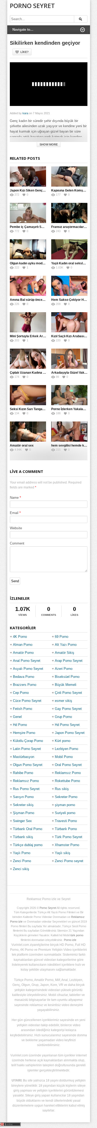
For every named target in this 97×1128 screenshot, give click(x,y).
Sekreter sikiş (23, 805)
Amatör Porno (23, 653)
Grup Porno (63, 717)
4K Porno (20, 637)
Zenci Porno (22, 861)
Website (16, 528)
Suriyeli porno (65, 813)
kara (25, 113)
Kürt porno (62, 741)
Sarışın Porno (23, 797)
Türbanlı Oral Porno (27, 829)
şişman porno (65, 805)
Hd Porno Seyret (67, 725)
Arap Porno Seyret (69, 661)
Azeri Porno (63, 669)
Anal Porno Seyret (26, 661)
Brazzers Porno (24, 685)
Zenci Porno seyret (69, 861)
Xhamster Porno (67, 845)
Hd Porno (20, 725)
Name (14, 498)
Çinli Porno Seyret (68, 693)
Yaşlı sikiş (62, 853)
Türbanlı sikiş (23, 837)
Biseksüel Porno (67, 677)
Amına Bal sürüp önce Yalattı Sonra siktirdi (41, 300)
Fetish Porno (22, 709)
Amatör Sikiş (64, 653)
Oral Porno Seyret (68, 765)
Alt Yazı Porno (66, 645)
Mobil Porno (64, 757)
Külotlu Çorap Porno (28, 741)
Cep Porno (21, 693)
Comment (17, 543)
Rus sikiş (62, 789)
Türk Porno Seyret (68, 837)
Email (14, 513)
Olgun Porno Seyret (27, 765)
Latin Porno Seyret (27, 749)
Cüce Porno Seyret (27, 701)
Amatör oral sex (22, 445)
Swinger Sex (22, 821)
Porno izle (70, 939)
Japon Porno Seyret (70, 733)
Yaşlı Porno (21, 853)
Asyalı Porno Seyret (28, 669)
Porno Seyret (32, 5)
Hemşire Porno (24, 733)
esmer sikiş (63, 701)
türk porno (76, 935)
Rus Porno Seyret (26, 789)
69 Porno (61, 637)
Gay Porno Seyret (68, 709)
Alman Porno (22, 645)
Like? (24, 51)
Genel (17, 717)
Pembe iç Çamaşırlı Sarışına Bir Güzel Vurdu (42, 227)
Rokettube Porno (67, 781)
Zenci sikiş (21, 869)
